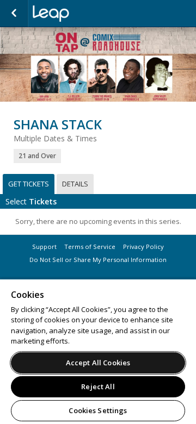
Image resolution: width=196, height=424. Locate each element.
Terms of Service (89, 246)
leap (87, 13)
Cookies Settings (98, 410)
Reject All (97, 386)
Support (44, 246)
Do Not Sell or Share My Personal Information (98, 259)
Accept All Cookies (98, 362)
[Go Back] (14, 13)
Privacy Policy (143, 246)
